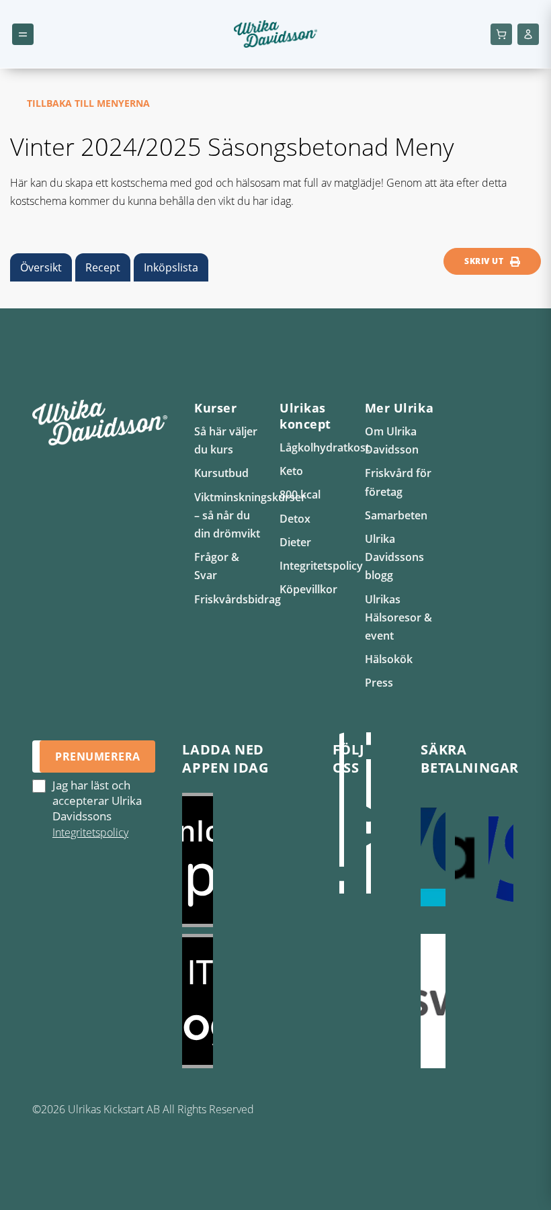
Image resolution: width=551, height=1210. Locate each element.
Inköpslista (171, 267)
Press (379, 682)
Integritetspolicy (321, 565)
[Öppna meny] (23, 34)
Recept (102, 267)
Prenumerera (97, 756)
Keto (291, 471)
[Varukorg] (501, 34)
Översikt (41, 267)
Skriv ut (483, 261)
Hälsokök (389, 659)
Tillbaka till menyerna (88, 103)
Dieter (295, 542)
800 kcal (300, 494)
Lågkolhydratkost (325, 447)
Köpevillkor (308, 589)
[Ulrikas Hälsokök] (368, 826)
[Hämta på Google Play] (243, 1001)
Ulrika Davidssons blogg (394, 556)
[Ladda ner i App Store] (243, 860)
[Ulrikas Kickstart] (342, 826)
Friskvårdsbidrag (237, 599)
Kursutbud (221, 473)
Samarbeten (396, 515)
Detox (295, 518)
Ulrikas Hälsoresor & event (398, 617)
